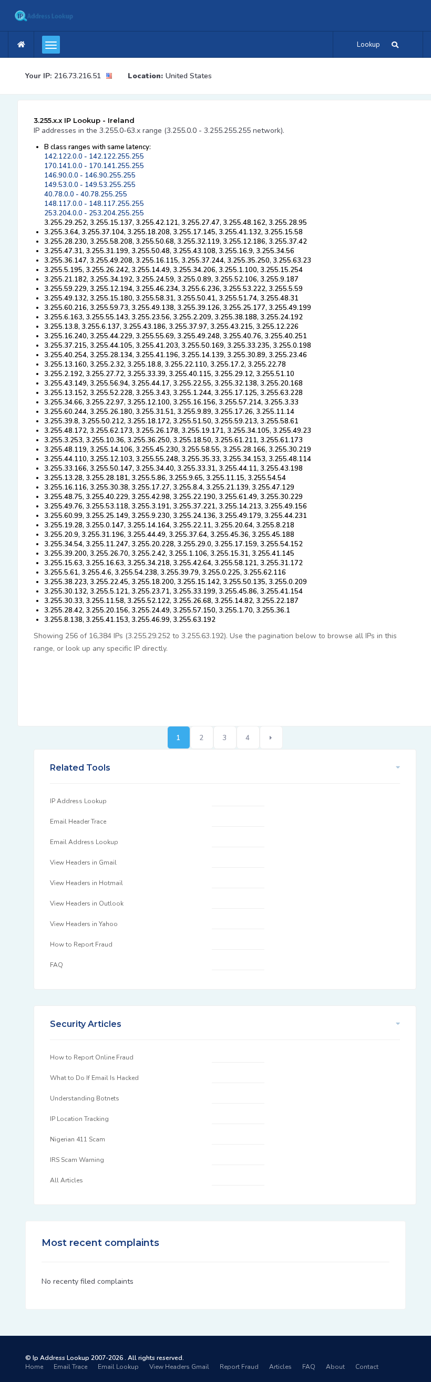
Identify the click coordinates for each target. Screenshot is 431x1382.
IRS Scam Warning (77, 1160)
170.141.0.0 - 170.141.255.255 (94, 166)
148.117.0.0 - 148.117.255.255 (94, 204)
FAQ (56, 965)
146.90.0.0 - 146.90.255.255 (90, 175)
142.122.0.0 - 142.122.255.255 (94, 156)
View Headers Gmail (179, 1367)
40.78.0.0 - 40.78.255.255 (85, 194)
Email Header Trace (78, 821)
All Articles (66, 1180)
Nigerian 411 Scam (77, 1139)
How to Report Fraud (81, 944)
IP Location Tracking (79, 1119)
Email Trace (70, 1367)
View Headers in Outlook (87, 903)
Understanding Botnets (84, 1098)
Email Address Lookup (84, 842)
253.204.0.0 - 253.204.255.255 (94, 213)
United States (189, 76)
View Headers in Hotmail (86, 883)
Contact (366, 1367)
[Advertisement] (225, 684)
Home (34, 1367)
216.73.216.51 (77, 76)
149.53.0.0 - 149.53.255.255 (90, 185)
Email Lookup (118, 1367)
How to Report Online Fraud (92, 1057)
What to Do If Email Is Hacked (94, 1078)
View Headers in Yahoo (84, 924)
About (335, 1367)
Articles (280, 1367)
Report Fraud (239, 1367)
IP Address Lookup (78, 801)
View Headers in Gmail (83, 862)
